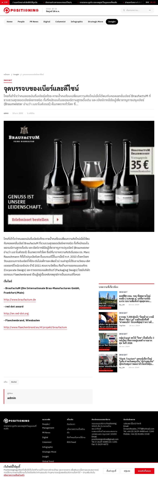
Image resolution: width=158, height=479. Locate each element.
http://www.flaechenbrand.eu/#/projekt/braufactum (35, 327)
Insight (112, 21)
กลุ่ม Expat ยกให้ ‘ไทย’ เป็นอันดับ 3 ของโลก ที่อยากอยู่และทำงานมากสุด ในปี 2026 (136, 340)
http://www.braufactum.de (20, 300)
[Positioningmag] (21, 10)
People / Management (48, 426)
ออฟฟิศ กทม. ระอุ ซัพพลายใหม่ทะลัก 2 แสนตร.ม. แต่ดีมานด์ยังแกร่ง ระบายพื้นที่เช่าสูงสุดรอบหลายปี (134, 299)
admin (6, 113)
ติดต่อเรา (71, 424)
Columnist (60, 21)
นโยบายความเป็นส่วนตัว (14, 475)
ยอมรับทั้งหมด (144, 471)
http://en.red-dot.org (16, 313)
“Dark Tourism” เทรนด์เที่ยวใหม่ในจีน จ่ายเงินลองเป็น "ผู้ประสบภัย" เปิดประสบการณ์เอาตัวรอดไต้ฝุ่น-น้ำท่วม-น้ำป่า (136, 361)
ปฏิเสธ (127, 471)
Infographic (77, 21)
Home (9, 21)
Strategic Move (95, 21)
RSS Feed (71, 442)
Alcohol (14, 382)
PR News (34, 21)
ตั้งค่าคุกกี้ (111, 471)
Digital (47, 21)
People (21, 21)
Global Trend (48, 461)
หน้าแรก (7, 74)
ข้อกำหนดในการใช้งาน (76, 437)
